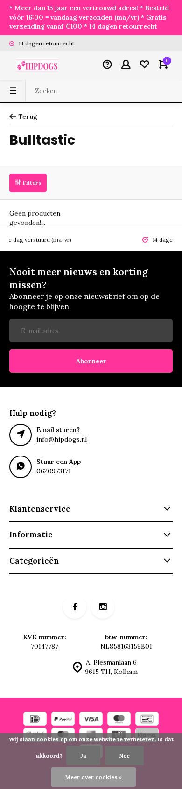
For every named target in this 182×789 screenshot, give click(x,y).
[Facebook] (74, 607)
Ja (83, 755)
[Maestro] (119, 720)
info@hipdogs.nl (61, 439)
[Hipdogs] (37, 65)
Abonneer (91, 361)
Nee (124, 755)
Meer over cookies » (93, 777)
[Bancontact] (147, 720)
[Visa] (91, 720)
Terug (27, 116)
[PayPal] (63, 720)
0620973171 (53, 471)
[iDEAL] (35, 720)
